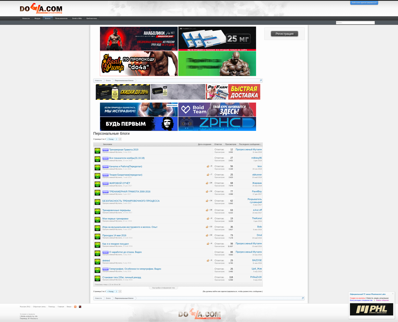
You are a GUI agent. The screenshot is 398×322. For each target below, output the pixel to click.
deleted (106, 260)
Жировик (257, 183)
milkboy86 (256, 158)
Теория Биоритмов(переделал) (125, 175)
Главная (61, 307)
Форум (37, 18)
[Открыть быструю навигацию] (261, 80)
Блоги (47, 18)
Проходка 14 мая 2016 (114, 235)
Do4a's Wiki (77, 18)
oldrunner (257, 174)
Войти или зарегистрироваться (364, 3)
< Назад (110, 139)
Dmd (259, 235)
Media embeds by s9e (29, 316)
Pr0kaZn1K (256, 277)
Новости (26, 18)
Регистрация (285, 33)
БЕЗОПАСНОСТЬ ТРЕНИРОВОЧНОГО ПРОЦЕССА (131, 201)
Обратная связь (39, 307)
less (260, 166)
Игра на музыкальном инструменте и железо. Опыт (129, 227)
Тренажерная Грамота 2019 (123, 149)
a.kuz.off (257, 210)
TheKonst (257, 218)
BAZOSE (257, 260)
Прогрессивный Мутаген (112, 152)
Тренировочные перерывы (116, 210)
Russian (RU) (25, 307)
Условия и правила (27, 314)
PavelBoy (257, 191)
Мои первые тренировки (115, 218)
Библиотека (92, 18)
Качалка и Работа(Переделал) (125, 166)
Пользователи (61, 18)
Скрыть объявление (393, 293)
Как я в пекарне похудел (115, 244)
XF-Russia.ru (33, 318)
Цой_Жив (257, 268)
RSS (75, 307)
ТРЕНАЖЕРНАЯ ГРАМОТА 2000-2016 (129, 191)
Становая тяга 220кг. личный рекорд (121, 277)
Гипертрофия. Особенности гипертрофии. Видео (135, 269)
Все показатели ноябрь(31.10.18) (127, 158)
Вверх (69, 307)
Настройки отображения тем (163, 288)
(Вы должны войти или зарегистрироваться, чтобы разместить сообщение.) (233, 291)
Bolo (259, 226)
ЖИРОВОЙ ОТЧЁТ (119, 183)
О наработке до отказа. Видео (125, 252)
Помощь (51, 307)
